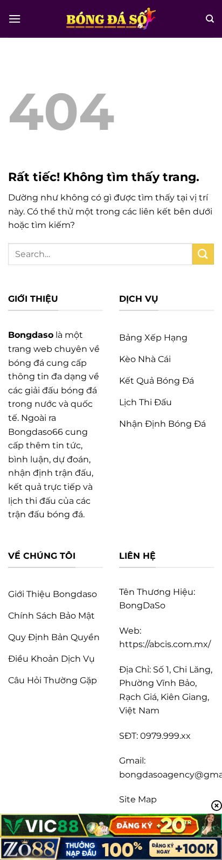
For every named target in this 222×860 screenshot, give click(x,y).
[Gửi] (203, 254)
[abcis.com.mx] (111, 18)
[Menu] (14, 18)
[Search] (210, 19)
